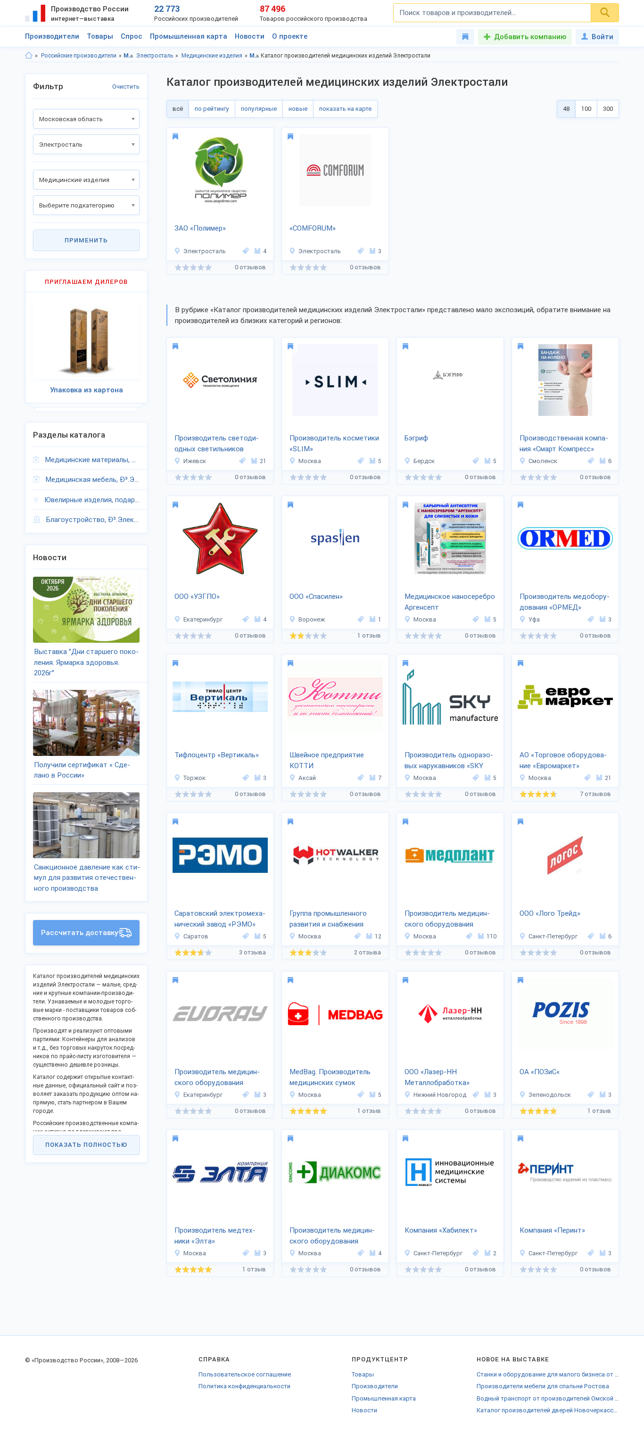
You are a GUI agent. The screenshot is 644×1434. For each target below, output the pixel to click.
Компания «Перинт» (552, 1230)
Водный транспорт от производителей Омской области (548, 1398)
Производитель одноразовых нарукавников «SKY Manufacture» (449, 761)
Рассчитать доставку (79, 932)
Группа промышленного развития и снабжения (328, 918)
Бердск (424, 460)
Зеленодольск (549, 1094)
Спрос (131, 36)
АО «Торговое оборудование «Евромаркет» (563, 760)
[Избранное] (465, 37)
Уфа (534, 619)
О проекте (289, 36)
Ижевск (194, 460)
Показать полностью (86, 1144)
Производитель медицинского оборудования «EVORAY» (217, 1078)
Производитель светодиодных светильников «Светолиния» (216, 444)
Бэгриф (416, 438)
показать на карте (345, 108)
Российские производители (78, 55)
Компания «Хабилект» (441, 1230)
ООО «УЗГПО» (197, 596)
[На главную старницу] (29, 55)
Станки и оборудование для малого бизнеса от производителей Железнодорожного (548, 1374)
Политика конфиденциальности (244, 1386)
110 (491, 936)
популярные (259, 108)
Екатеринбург (203, 619)
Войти (602, 37)
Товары (100, 36)
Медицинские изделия (212, 55)
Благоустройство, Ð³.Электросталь (93, 519)
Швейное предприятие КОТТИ (326, 760)
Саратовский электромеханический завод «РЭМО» (219, 918)
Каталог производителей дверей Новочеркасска (548, 1410)
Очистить (126, 86)
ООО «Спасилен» (316, 596)
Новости (249, 36)
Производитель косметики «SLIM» (334, 443)
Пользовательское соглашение (244, 1374)
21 (263, 460)
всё (178, 108)
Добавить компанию (530, 37)
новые (298, 108)
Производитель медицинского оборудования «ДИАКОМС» (332, 1236)
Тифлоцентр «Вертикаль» (216, 755)
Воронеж (311, 619)
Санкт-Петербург (553, 936)
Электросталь (154, 55)
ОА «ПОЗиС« (540, 1072)
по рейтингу (212, 108)
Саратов (195, 936)
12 (378, 936)
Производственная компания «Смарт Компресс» (564, 443)
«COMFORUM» (312, 228)
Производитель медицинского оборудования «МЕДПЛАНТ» (447, 919)
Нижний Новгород (439, 1094)
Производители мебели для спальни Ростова (543, 1386)
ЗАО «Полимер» (200, 228)
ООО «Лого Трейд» (550, 913)
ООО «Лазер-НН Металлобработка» (437, 1077)
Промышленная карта (188, 36)
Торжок (194, 777)
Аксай (307, 777)
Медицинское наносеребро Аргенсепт (450, 602)
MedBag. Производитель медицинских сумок (330, 1077)
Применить (86, 240)
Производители (52, 36)
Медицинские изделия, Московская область (254, 55)
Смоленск (542, 460)
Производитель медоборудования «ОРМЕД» (565, 602)
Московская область (128, 55)
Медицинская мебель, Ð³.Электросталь (92, 479)
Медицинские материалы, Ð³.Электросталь (92, 460)
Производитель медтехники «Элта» (215, 1235)
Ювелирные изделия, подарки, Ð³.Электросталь (92, 500)
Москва (309, 460)
